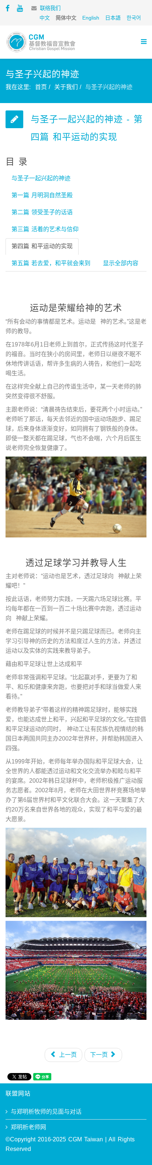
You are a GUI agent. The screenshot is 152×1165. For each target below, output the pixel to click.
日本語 (113, 18)
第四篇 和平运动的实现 (42, 246)
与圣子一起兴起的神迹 (40, 178)
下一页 (100, 1055)
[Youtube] (20, 8)
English (90, 18)
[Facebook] (8, 8)
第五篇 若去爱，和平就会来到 (50, 263)
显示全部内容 (120, 263)
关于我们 (66, 87)
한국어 (134, 18)
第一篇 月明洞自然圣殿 (42, 195)
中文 (44, 18)
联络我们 (50, 8)
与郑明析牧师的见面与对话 (46, 1111)
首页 (41, 87)
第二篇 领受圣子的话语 (42, 212)
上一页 (67, 1055)
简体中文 (66, 18)
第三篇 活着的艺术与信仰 (45, 229)
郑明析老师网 (28, 1127)
